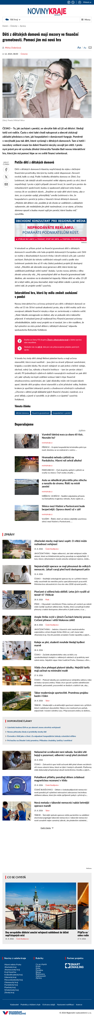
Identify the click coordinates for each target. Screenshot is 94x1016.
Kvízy (38, 968)
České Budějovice (52, 549)
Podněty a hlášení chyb (30, 1004)
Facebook (68, 2)
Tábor (47, 701)
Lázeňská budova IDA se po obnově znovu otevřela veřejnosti (33, 727)
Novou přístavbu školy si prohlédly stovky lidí (26, 732)
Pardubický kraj (11, 985)
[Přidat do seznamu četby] (90, 47)
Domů (5, 26)
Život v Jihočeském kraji (57, 339)
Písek (47, 599)
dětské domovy (22, 413)
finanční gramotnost (40, 413)
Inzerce (79, 1004)
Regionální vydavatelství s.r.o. (79, 1012)
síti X (40, 347)
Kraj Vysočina (10, 972)
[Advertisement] (47, 850)
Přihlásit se (87, 2)
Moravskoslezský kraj (13, 980)
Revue (38, 972)
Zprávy (23, 26)
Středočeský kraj (11, 990)
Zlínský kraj (9, 992)
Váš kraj (14, 19)
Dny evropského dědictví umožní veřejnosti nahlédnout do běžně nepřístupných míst (37, 933)
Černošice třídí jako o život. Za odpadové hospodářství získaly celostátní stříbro (41, 736)
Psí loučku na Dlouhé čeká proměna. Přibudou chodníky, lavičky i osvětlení (39, 740)
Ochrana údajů (48, 1004)
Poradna (39, 970)
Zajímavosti (41, 976)
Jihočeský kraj (10, 967)
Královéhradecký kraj (13, 974)
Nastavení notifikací (65, 1004)
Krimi (38, 966)
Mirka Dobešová (13, 47)
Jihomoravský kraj (12, 969)
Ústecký (13, 26)
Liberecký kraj (10, 977)
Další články (46, 828)
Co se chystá (16, 877)
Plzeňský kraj (10, 987)
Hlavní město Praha (12, 964)
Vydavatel (14, 1004)
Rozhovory (40, 974)
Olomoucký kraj (11, 982)
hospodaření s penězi (62, 413)
